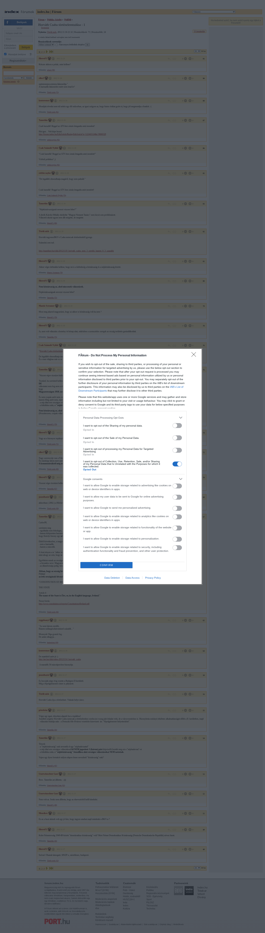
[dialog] (132, 466)
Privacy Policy (153, 577)
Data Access (132, 577)
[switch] (177, 425)
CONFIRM (106, 565)
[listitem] (132, 417)
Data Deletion (112, 577)
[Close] (194, 355)
